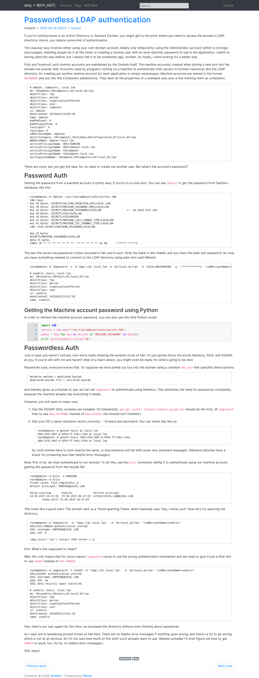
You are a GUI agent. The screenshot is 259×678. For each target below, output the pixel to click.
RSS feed (90, 5)
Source (228, 5)
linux (135, 658)
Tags (77, 5)
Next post (225, 666)
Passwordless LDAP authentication (87, 19)
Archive (65, 5)
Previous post (36, 666)
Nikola (87, 676)
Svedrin (56, 676)
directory (125, 658)
